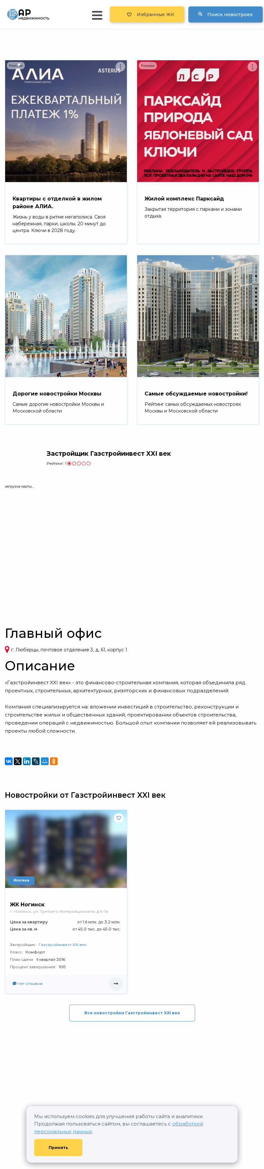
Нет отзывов (29, 983)
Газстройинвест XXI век (63, 944)
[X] (18, 761)
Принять (58, 1147)
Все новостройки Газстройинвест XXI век (132, 1012)
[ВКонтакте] (9, 761)
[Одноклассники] (54, 761)
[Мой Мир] (45, 761)
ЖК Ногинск (27, 904)
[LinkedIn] (27, 761)
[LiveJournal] (36, 761)
